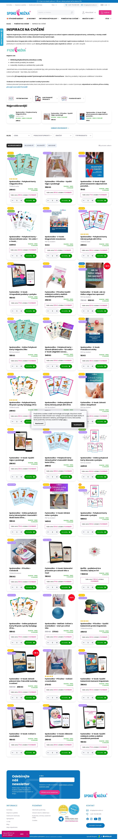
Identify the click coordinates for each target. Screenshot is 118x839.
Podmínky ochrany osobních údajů (41, 817)
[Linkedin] (99, 818)
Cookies (34, 820)
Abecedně (51, 145)
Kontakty (9, 5)
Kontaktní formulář (95, 825)
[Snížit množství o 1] (12, 200)
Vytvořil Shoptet (92, 836)
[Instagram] (91, 818)
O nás (8, 821)
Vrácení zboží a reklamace (40, 813)
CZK (105, 5)
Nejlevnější (29, 145)
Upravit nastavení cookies (53, 836)
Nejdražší (41, 145)
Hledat (72, 12)
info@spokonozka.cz (96, 810)
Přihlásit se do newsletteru (49, 792)
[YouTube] (96, 818)
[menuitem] (16, 18)
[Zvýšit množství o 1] (21, 200)
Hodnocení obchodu (35, 5)
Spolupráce (10, 819)
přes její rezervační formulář (17, 87)
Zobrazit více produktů (59, 128)
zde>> (65, 420)
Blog (8, 824)
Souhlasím (78, 425)
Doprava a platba (20, 5)
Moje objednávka (12, 827)
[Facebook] (87, 818)
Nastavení (39, 423)
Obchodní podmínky (38, 810)
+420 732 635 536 (95, 814)
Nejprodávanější (14, 145)
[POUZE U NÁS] (59, 165)
